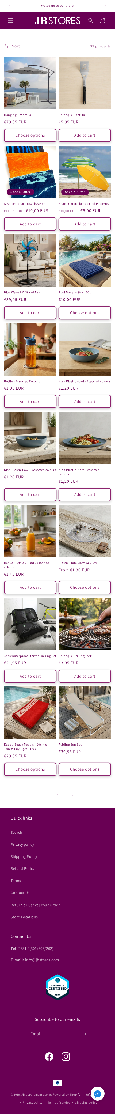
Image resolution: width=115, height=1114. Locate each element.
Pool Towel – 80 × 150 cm (76, 292)
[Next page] (72, 795)
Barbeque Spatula (72, 115)
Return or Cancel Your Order (35, 904)
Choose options (30, 135)
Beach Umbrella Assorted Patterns (84, 204)
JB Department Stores (36, 1094)
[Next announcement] (105, 6)
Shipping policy (86, 1102)
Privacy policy (22, 844)
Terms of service (59, 1102)
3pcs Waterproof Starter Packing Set (30, 656)
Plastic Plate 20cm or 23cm (78, 563)
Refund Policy (22, 868)
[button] (11, 21)
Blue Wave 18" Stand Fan (22, 292)
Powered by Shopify (66, 1094)
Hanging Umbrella (17, 115)
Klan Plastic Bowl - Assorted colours (85, 381)
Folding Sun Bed (71, 744)
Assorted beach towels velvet (25, 204)
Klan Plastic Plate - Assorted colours (79, 472)
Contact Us (20, 892)
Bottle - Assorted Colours (22, 381)
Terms (16, 880)
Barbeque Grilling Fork (75, 656)
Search (16, 832)
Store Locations (24, 917)
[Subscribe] (84, 1034)
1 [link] (43, 795)
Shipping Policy (24, 856)
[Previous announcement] (10, 6)
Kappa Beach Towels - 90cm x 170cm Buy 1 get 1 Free (25, 746)
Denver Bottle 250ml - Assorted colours (26, 565)
